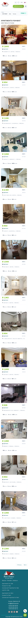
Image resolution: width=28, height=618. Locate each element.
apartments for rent (7, 593)
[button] (14, 13)
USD (21, 2)
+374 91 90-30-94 (13, 605)
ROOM (10, 91)
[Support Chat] (25, 615)
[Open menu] (25, 6)
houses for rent (6, 595)
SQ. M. (5, 91)
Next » (25, 564)
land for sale (5, 590)
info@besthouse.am (13, 603)
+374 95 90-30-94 (13, 607)
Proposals (9, 580)
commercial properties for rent (10, 597)
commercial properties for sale (10, 588)
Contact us (15, 580)
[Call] (25, 611)
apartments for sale (7, 583)
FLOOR (15, 91)
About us (4, 580)
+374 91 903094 (18, 6)
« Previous (19, 564)
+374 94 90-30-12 (13, 608)
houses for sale (6, 585)
